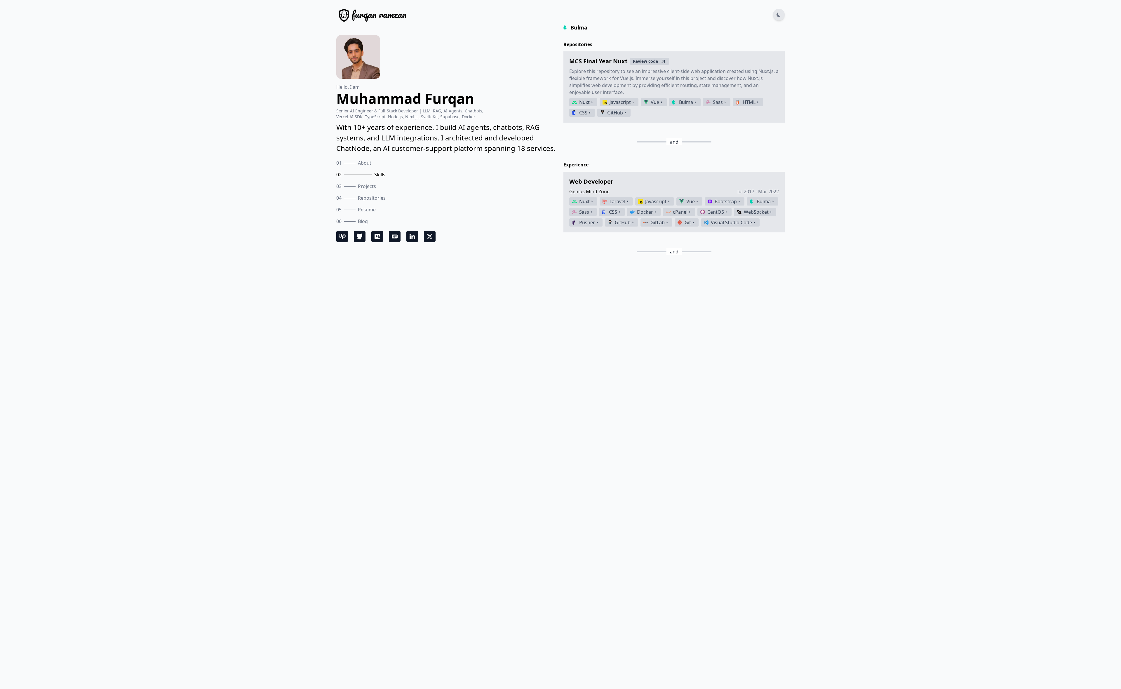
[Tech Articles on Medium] (377, 236)
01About (353, 163)
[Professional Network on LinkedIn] (412, 236)
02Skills (360, 174)
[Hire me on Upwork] (342, 236)
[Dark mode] (779, 14)
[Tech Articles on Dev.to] (395, 236)
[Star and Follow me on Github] (359, 236)
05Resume (356, 209)
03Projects (356, 186)
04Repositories (361, 198)
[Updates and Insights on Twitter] (430, 236)
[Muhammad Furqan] (371, 14)
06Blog (352, 221)
